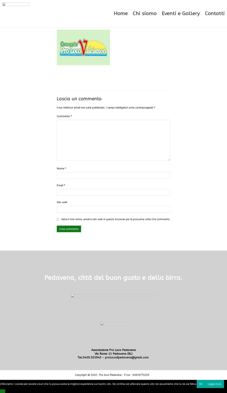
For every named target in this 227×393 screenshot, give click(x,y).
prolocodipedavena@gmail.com (127, 357)
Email (61, 185)
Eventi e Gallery (181, 13)
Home (121, 13)
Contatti (215, 13)
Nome (61, 168)
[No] (2, 391)
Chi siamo (145, 13)
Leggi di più (214, 383)
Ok (201, 383)
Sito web (62, 202)
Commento (64, 116)
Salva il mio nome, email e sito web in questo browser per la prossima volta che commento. (115, 219)
